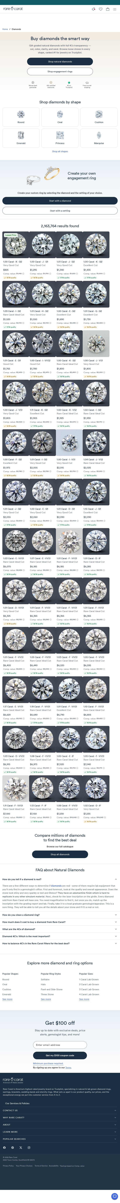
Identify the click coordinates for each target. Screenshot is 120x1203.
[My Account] (100, 9)
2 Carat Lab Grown (89, 984)
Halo (43, 984)
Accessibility (54, 1166)
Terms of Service (41, 1166)
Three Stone (47, 994)
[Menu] (114, 9)
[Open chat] (114, 1196)
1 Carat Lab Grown (89, 979)
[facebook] (4, 1147)
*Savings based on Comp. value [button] (72, 1166)
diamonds (56, 885)
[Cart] (107, 9)
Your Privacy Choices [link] (24, 1166)
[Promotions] (93, 9)
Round (5, 979)
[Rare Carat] (12, 9)
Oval (4, 984)
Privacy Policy (8, 1166)
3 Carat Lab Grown (89, 989)
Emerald (6, 994)
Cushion (6, 989)
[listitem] (60, 1103)
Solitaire (45, 979)
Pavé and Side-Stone (51, 989)
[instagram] (29, 1147)
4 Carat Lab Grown (89, 994)
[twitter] (20, 1147)
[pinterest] (12, 1147)
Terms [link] (68, 1067)
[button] (60, 879)
